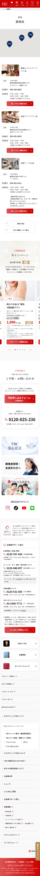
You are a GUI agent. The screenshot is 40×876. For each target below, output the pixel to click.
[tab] (17, 349)
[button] (21, 38)
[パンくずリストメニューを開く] (2, 9)
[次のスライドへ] (30, 349)
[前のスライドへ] (9, 349)
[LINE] (32, 508)
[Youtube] (24, 508)
